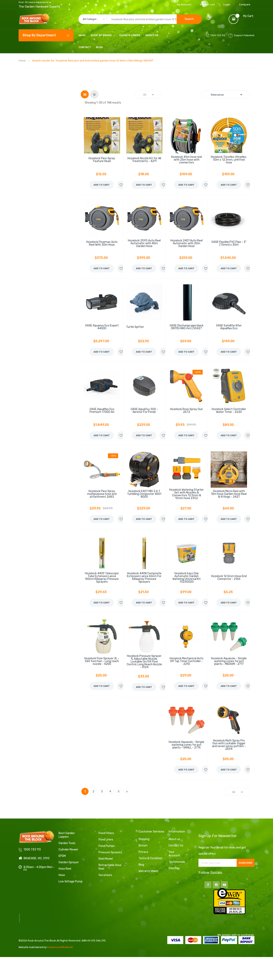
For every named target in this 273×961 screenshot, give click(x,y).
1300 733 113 (217, 35)
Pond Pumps (107, 846)
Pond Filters (106, 833)
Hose (62, 875)
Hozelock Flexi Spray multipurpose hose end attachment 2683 (102, 494)
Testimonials (176, 862)
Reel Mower (106, 858)
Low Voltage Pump (71, 881)
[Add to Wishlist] (121, 185)
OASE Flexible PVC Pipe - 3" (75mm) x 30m (228, 243)
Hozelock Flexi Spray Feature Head (102, 160)
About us (174, 839)
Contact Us (175, 845)
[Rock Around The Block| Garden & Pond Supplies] (34, 19)
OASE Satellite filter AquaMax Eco (229, 327)
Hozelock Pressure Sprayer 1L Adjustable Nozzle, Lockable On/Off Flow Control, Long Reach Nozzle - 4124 (144, 662)
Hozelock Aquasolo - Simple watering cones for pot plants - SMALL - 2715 (186, 745)
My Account (184, 4)
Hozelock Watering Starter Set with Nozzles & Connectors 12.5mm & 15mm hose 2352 (186, 494)
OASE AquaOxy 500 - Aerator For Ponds (144, 410)
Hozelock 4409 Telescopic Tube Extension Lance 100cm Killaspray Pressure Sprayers (102, 577)
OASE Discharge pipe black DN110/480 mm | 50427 (186, 327)
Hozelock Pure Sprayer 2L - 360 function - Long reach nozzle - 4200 (101, 661)
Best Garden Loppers (67, 834)
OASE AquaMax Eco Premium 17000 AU (102, 410)
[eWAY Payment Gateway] (229, 901)
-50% (197, 372)
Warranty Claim (148, 871)
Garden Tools (67, 843)
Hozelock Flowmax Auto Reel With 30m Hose (102, 243)
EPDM (62, 856)
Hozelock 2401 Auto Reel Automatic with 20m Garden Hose (186, 243)
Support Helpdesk (244, 35)
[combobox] (140, 19)
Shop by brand (101, 35)
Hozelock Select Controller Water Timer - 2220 (229, 410)
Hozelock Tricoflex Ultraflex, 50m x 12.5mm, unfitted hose (229, 160)
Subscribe (245, 862)
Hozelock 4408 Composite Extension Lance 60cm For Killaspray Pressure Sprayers (144, 577)
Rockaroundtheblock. (60, 947)
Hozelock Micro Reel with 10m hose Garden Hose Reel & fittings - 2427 (229, 494)
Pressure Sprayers (110, 852)
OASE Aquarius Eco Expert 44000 (102, 327)
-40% (113, 456)
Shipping (143, 839)
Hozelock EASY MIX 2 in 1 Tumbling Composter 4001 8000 (144, 494)
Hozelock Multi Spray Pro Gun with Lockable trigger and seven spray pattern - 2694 (229, 744)
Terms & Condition (150, 858)
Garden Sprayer (69, 862)
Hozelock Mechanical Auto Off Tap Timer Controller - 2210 (186, 661)
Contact (85, 47)
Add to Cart (102, 184)
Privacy (143, 852)
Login (226, 4)
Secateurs (105, 875)
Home (22, 60)
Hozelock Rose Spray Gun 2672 (186, 410)
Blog (99, 47)
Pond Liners (106, 839)
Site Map (174, 868)
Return (142, 845)
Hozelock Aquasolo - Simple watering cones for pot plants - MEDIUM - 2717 (229, 661)
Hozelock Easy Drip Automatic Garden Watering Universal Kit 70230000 (186, 577)
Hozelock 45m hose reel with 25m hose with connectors (186, 160)
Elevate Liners (129, 35)
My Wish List (207, 4)
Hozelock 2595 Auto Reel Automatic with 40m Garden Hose (144, 243)
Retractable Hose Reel (110, 866)
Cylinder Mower (68, 849)
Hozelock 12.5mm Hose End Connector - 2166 (229, 577)
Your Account (174, 853)
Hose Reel (65, 868)
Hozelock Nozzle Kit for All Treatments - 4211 (144, 160)
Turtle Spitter (135, 327)
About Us (151, 35)
